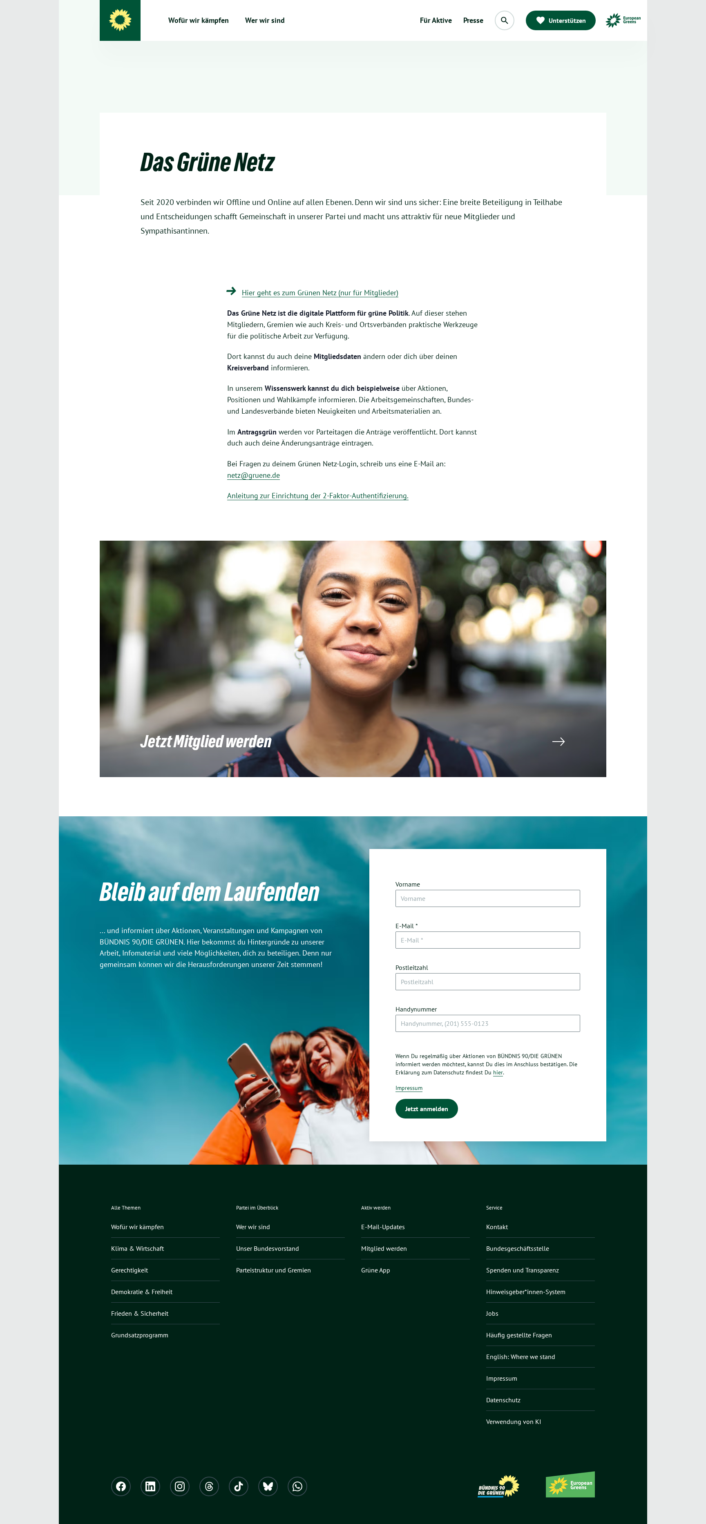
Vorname (407, 884)
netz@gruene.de (253, 475)
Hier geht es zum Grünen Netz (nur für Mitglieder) (320, 292)
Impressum (408, 1088)
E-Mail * (406, 926)
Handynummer (416, 1009)
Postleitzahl (411, 967)
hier (498, 1072)
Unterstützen (567, 20)
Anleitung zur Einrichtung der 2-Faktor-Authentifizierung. (318, 495)
